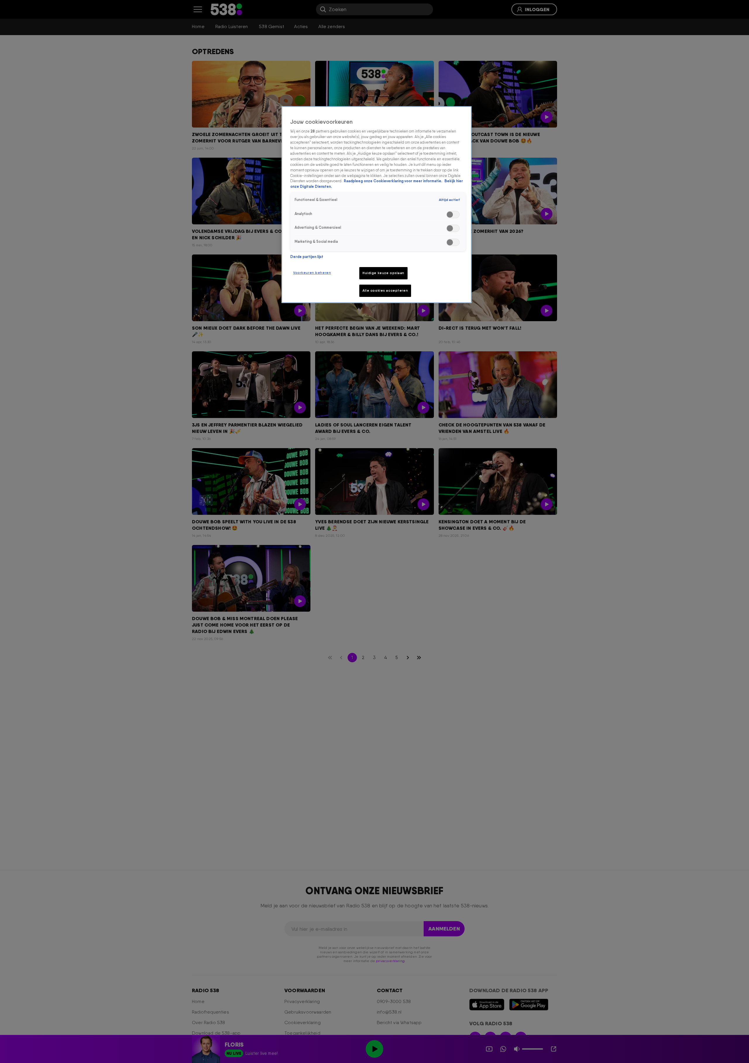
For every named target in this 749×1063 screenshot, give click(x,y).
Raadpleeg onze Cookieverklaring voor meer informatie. (393, 181)
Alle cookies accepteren (385, 290)
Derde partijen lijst (306, 256)
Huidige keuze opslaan (383, 273)
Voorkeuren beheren (312, 273)
